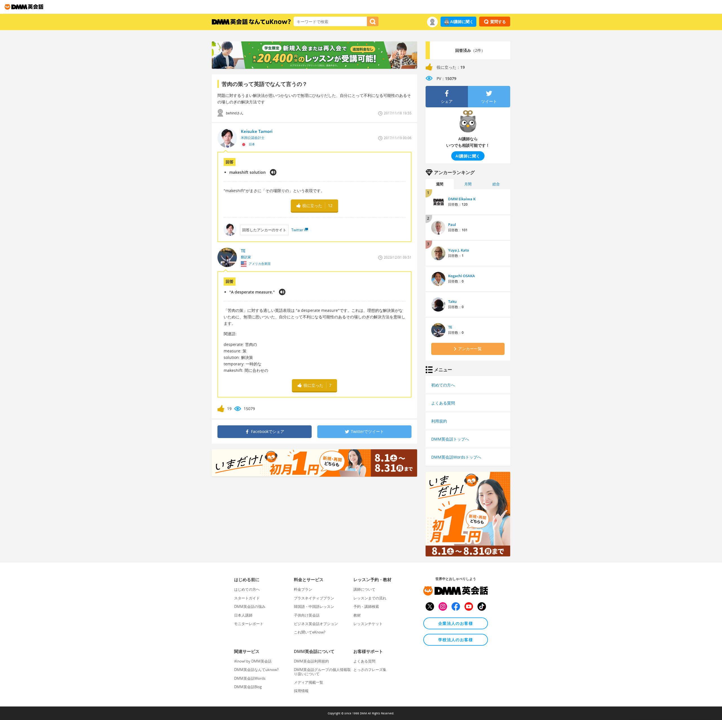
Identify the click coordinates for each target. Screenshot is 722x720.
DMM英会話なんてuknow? (256, 669)
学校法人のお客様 (455, 639)
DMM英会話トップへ (450, 439)
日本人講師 (243, 615)
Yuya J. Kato (458, 250)
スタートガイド (247, 598)
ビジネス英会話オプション (316, 623)
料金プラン (303, 589)
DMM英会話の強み (249, 606)
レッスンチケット (368, 623)
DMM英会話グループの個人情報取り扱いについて (322, 671)
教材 (357, 615)
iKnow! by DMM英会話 (253, 661)
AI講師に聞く (462, 21)
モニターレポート (248, 623)
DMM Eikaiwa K (462, 198)
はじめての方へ (247, 589)
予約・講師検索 (366, 606)
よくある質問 (443, 403)
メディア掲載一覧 (308, 682)
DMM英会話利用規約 (311, 661)
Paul (452, 224)
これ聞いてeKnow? (309, 632)
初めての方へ (443, 385)
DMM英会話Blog (248, 686)
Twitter (297, 229)
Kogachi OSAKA (461, 275)
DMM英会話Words (249, 678)
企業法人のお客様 (455, 623)
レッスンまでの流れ (369, 598)
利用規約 (439, 421)
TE (450, 327)
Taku (452, 301)
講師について (364, 589)
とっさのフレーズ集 (369, 669)
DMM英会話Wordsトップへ (456, 457)
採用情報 (301, 690)
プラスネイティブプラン (314, 598)
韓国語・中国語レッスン (314, 606)
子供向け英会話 (307, 615)
